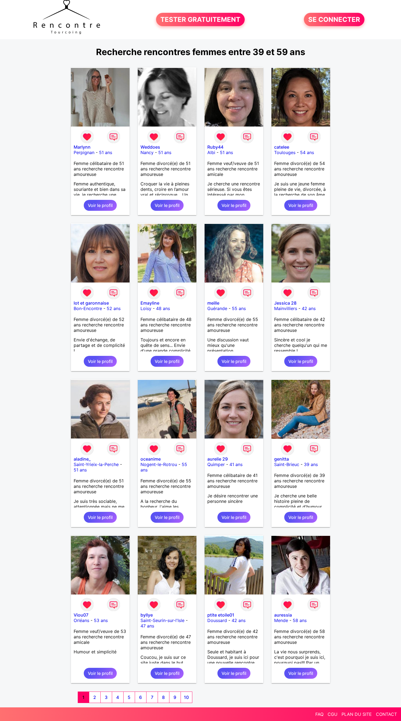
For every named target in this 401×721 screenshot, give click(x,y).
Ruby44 (215, 147)
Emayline (149, 303)
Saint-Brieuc (286, 464)
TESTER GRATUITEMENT (200, 19)
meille (213, 303)
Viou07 (81, 615)
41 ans (236, 464)
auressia (283, 615)
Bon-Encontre (88, 308)
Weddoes (150, 147)
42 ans (309, 308)
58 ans (300, 620)
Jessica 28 (285, 303)
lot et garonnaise (91, 303)
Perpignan (84, 152)
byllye (146, 615)
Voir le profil (100, 205)
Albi (211, 152)
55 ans (239, 308)
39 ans (311, 464)
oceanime (150, 459)
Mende (281, 620)
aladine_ (82, 459)
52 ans (114, 308)
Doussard (217, 620)
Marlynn (82, 147)
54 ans (307, 152)
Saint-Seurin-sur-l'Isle (162, 620)
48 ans (163, 308)
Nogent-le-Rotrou (158, 464)
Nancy (147, 152)
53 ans (101, 620)
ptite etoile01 (220, 615)
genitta (281, 459)
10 (186, 697)
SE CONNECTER (334, 19)
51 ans (105, 152)
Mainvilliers (285, 308)
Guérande (217, 308)
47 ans (147, 626)
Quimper (216, 464)
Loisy (145, 308)
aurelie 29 (217, 459)
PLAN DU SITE (357, 714)
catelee (281, 147)
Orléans (81, 620)
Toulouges (284, 152)
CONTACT (386, 714)
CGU (332, 714)
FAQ (319, 714)
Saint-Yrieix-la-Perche (96, 464)
